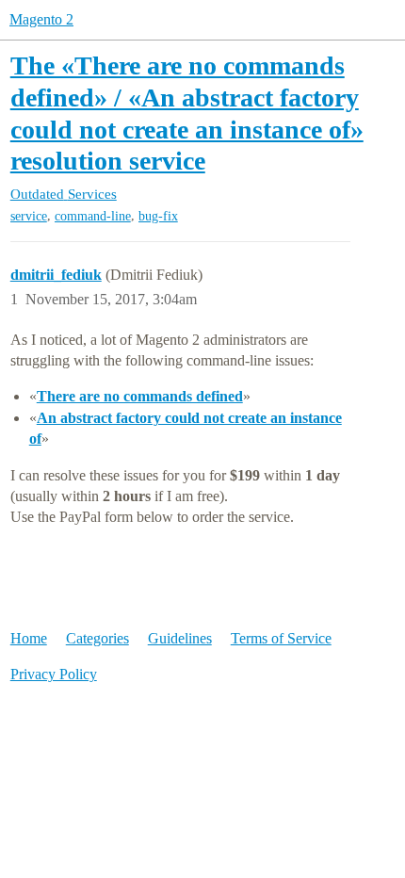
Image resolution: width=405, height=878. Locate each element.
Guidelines (180, 638)
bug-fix (158, 216)
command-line (93, 216)
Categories (97, 638)
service (28, 216)
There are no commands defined (140, 396)
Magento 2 (41, 19)
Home (28, 638)
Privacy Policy (53, 674)
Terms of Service (281, 638)
